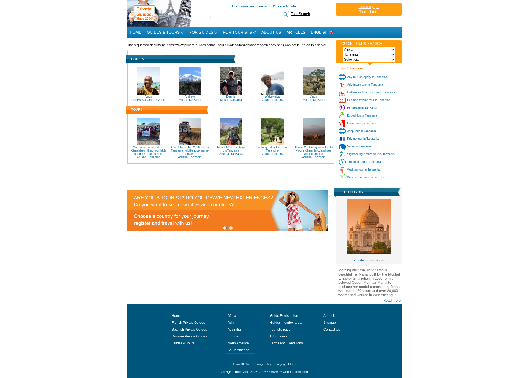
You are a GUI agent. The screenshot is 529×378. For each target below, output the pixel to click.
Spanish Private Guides (189, 329)
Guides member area (286, 323)
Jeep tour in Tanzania (361, 131)
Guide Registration (284, 316)
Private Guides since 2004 (159, 13)
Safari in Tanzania (359, 146)
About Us (271, 32)
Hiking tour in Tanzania (362, 123)
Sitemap (329, 323)
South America (238, 350)
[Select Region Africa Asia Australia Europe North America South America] (369, 49)
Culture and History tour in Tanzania (371, 92)
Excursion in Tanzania (362, 107)
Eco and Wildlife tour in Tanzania (368, 100)
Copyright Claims (285, 364)
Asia (231, 323)
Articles (296, 32)
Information (278, 336)
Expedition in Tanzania (362, 115)
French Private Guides (188, 323)
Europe (233, 336)
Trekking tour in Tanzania (364, 161)
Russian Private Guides (189, 336)
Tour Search (300, 14)
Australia (234, 329)
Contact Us (331, 329)
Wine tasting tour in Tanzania (366, 177)
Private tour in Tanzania (363, 138)
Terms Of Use (241, 364)
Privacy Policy (262, 364)
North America (238, 343)
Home (135, 32)
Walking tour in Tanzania (363, 169)
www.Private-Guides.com (289, 372)
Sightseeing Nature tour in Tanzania (371, 154)
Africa (232, 316)
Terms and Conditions (286, 343)
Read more (392, 300)
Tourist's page (369, 7)
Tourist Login (369, 12)
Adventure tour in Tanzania (365, 84)
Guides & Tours (183, 343)
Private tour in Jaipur (368, 260)
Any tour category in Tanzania (367, 77)
